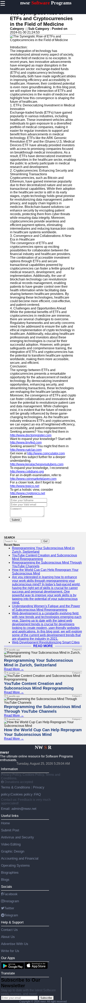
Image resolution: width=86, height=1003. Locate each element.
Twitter (9, 908)
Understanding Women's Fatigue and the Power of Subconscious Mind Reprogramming (46, 607)
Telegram (11, 915)
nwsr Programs (45, 2)
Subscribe (46, 997)
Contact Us (9, 930)
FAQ (37, 794)
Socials (6, 887)
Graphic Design (12, 851)
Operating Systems (15, 865)
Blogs (5, 879)
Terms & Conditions (16, 787)
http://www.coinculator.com (46, 453)
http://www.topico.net (24, 486)
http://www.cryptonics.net (27, 493)
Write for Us (10, 951)
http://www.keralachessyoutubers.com (36, 464)
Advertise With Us (14, 944)
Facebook (10, 894)
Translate (8, 973)
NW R (43, 747)
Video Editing (11, 844)
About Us (8, 937)
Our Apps (8, 958)
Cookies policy (22, 794)
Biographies (10, 872)
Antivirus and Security (17, 837)
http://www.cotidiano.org (27, 471)
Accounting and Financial (19, 858)
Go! (45, 541)
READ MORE (43, 646)
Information (9, 769)
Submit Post (10, 830)
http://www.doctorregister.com (30, 435)
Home (5, 823)
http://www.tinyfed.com (26, 442)
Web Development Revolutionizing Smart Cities (46, 642)
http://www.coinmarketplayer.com (33, 478)
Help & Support (12, 922)
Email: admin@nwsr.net (18, 809)
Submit (16, 519)
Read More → (14, 669)
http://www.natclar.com (26, 449)
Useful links (10, 816)
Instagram (11, 901)
